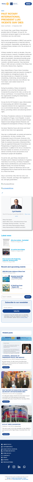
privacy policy (24, 317)
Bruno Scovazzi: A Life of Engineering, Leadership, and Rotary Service (12, 259)
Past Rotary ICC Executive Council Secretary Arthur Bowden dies (15, 391)
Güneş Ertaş (18, 426)
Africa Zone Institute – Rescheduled (19, 240)
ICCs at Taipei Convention (11, 424)
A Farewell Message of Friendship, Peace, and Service (13, 356)
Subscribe (16, 311)
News (2, 10)
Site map (9, 478)
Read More (6, 367)
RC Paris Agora (25, 479)
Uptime (24, 478)
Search (28, 297)
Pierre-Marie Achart (17, 479)
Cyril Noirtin (8, 26)
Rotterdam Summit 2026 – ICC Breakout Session (17, 277)
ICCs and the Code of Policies (18, 249)
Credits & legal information (16, 478)
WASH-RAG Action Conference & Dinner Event (14, 271)
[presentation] (6, 242)
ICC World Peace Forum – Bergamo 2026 (16, 286)
